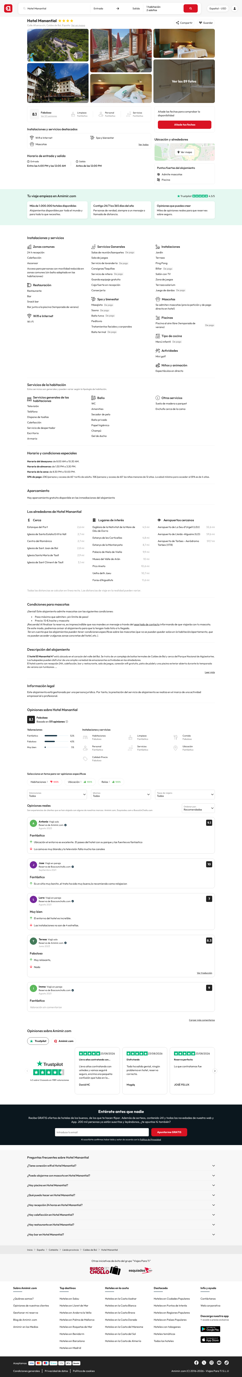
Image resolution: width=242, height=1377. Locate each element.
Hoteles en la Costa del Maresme (124, 1326)
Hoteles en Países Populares (170, 1319)
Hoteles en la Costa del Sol (120, 1333)
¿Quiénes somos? (23, 1298)
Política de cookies (84, 1371)
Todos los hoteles (164, 1341)
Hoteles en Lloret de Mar (74, 1305)
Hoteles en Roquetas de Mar (76, 1326)
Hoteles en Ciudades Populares (172, 1298)
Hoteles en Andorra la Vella (75, 1312)
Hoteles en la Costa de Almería (123, 1341)
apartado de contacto (147, 624)
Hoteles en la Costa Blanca (120, 1305)
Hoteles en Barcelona (72, 1341)
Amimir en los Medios (25, 1326)
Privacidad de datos (56, 1371)
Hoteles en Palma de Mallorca (77, 1319)
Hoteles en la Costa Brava (120, 1312)
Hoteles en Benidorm (72, 1333)
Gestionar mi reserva (25, 1312)
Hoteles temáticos (164, 1333)
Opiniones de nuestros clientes (31, 1305)
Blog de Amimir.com (25, 1319)
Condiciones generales (26, 1371)
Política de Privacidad (150, 1139)
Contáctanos (208, 1298)
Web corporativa (210, 1305)
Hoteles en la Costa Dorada (121, 1319)
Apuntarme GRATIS (169, 1132)
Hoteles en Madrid (70, 1347)
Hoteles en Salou (69, 1298)
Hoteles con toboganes (167, 1326)
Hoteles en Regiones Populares (172, 1312)
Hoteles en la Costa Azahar (121, 1298)
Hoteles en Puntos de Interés (170, 1305)
